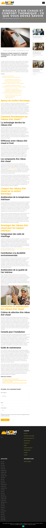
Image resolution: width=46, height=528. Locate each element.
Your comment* (4, 392)
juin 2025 (2, 479)
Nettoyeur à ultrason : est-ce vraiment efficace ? (38, 37)
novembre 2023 (3, 498)
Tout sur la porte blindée (8, 381)
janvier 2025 (3, 482)
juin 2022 (2, 509)
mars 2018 (3, 516)
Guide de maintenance (9, 97)
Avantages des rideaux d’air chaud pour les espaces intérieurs (14, 86)
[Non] (44, 525)
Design (25, 445)
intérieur (13, 71)
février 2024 (3, 495)
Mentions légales (27, 461)
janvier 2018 (3, 519)
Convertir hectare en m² (29, 438)
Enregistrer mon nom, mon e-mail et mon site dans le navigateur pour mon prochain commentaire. (15, 415)
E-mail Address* (4, 407)
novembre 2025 (3, 472)
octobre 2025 (3, 474)
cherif (9, 50)
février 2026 (3, 468)
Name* (2, 402)
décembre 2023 (3, 496)
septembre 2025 (4, 475)
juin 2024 (2, 491)
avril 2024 (2, 493)
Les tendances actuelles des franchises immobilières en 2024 (15, 380)
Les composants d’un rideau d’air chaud (12, 82)
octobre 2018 (3, 511)
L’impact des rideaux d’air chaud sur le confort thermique (13, 83)
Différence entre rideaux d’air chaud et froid (13, 80)
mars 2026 (3, 467)
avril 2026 (2, 465)
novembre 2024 (3, 484)
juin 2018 (2, 512)
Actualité (26, 452)
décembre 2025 (3, 470)
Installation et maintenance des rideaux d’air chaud (12, 92)
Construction (26, 443)
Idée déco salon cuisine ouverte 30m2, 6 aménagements (38, 70)
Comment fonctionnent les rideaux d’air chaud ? (11, 77)
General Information (9, 18)
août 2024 (3, 489)
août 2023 (3, 503)
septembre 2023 (4, 502)
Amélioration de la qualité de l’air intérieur (13, 91)
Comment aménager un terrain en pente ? (11, 379)
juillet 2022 (3, 507)
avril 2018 (2, 514)
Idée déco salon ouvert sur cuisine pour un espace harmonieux (38, 52)
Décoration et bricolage (29, 435)
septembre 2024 (4, 488)
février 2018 (3, 518)
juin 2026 (2, 461)
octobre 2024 (3, 486)
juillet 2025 (3, 477)
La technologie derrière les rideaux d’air (12, 79)
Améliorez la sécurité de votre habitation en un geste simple (14, 382)
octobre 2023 (3, 500)
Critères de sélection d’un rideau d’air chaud (13, 95)
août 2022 (3, 505)
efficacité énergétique (13, 169)
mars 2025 (3, 481)
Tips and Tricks (16, 18)
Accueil (3, 18)
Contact (25, 454)
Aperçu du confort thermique (8, 76)
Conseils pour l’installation (10, 96)
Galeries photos (27, 450)
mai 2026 (2, 463)
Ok (23, 526)
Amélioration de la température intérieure (12, 85)
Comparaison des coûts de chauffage (12, 89)
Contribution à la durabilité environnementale (13, 90)
